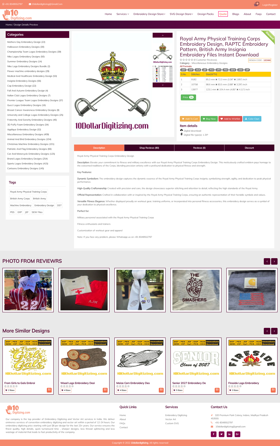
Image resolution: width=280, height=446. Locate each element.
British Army (39, 198)
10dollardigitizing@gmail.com (46, 4)
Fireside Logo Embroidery (243, 383)
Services (122, 14)
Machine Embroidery (20, 205)
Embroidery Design (44, 205)
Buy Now (210, 118)
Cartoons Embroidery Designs (25, 168)
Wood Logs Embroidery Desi (77, 383)
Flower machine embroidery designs (28, 71)
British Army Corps (20, 198)
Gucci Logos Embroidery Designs (26, 105)
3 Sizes (235, 390)
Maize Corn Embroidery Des (133, 383)
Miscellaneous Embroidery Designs (28, 134)
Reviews (199, 147)
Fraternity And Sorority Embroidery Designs (32, 119)
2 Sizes (11, 390)
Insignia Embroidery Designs (24, 80)
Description (99, 147)
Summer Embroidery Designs (24, 61)
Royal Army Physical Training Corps (28, 191)
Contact (271, 14)
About (247, 14)
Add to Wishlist (231, 118)
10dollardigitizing (139, 442)
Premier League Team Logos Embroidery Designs (35, 100)
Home (108, 14)
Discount (249, 147)
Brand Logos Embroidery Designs (27, 158)
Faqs (259, 14)
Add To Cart (191, 118)
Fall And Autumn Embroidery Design (27, 90)
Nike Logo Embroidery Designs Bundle (28, 66)
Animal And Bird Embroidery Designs (29, 139)
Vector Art (170, 419)
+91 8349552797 (13, 4)
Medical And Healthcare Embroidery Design (32, 76)
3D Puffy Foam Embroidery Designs (28, 124)
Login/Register (270, 4)
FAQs (122, 423)
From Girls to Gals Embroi (19, 383)
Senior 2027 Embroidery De (189, 383)
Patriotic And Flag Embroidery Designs (29, 148)
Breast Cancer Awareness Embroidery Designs (33, 110)
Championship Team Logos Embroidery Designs (34, 51)
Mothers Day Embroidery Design (26, 42)
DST (59, 205)
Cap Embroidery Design (21, 85)
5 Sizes (179, 390)
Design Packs (206, 14)
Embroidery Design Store (149, 14)
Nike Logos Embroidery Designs (26, 56)
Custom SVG (172, 423)
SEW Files (37, 212)
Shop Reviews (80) (149, 147)
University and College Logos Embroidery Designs (35, 114)
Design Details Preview (26, 24)
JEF (27, 212)
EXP (20, 212)
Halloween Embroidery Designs (25, 46)
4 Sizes (67, 390)
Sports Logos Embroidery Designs (27, 163)
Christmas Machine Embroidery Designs (30, 144)
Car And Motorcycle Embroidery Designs (31, 153)
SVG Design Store (180, 14)
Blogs (235, 14)
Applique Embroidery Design (24, 129)
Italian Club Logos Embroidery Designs (28, 95)
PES (12, 212)
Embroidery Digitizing (176, 415)
